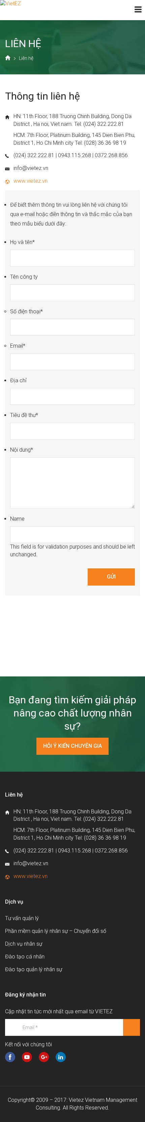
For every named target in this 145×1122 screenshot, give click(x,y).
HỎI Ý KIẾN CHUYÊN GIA (72, 746)
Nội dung (21, 450)
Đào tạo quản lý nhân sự (33, 969)
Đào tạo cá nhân (25, 956)
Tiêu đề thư (24, 415)
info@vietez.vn (30, 168)
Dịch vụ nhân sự (23, 944)
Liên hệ (26, 58)
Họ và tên (22, 242)
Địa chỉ (18, 380)
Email (17, 346)
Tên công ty (24, 277)
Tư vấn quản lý (22, 918)
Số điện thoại (26, 311)
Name (17, 519)
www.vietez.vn (30, 181)
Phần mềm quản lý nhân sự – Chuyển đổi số (55, 931)
